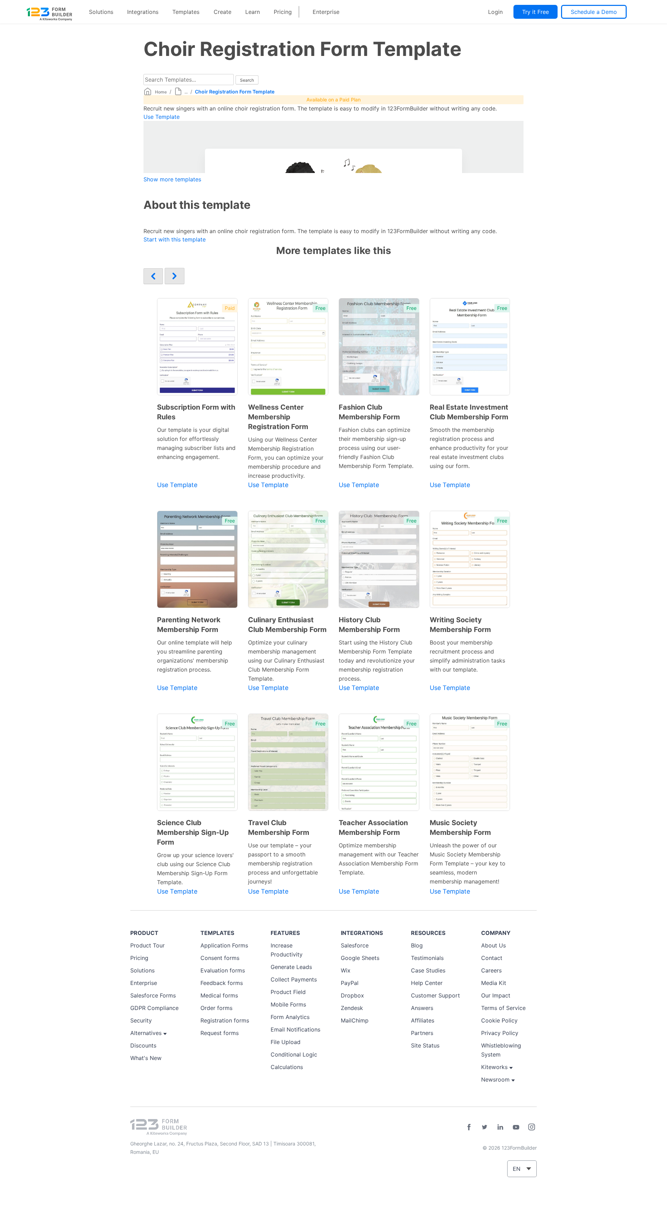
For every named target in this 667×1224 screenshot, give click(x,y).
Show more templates (172, 179)
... (186, 92)
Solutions (101, 11)
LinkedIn (500, 1127)
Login (495, 11)
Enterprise (326, 11)
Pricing (283, 11)
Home (161, 92)
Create (222, 11)
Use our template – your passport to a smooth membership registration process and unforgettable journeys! (283, 863)
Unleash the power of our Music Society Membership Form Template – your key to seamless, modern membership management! (467, 863)
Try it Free (535, 11)
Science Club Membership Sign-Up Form (193, 832)
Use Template (161, 116)
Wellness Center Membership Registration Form (278, 417)
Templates (185, 11)
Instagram (531, 1127)
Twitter (484, 1127)
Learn (252, 11)
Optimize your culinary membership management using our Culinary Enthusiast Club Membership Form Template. (286, 660)
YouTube (516, 1127)
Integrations (142, 11)
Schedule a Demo (594, 11)
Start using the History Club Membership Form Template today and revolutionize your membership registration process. (377, 660)
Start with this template (174, 239)
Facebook (469, 1127)
